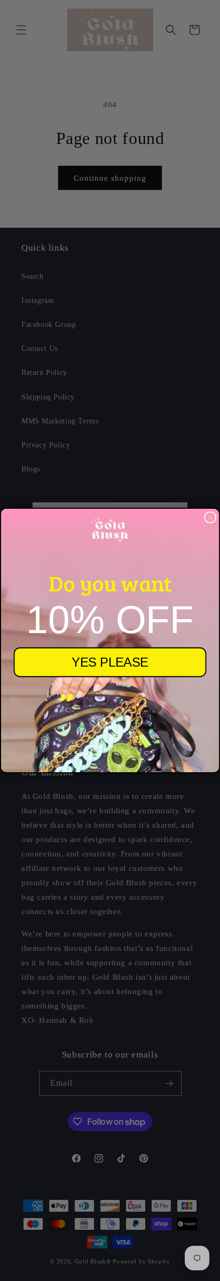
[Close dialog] (210, 517)
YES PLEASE (110, 662)
